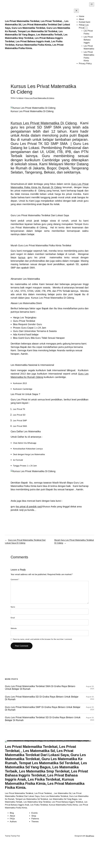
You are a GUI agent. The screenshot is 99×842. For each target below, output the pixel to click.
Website (14, 628)
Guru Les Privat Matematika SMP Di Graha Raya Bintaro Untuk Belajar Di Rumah (42, 708)
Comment (15, 579)
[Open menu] (91, 4)
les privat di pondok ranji (29, 506)
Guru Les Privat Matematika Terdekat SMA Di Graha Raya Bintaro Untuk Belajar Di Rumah (40, 687)
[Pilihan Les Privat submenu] (85, 28)
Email (13, 618)
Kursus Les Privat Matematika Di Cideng (44, 123)
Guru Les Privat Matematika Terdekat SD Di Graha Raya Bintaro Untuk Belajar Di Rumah (42, 718)
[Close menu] (76, 11)
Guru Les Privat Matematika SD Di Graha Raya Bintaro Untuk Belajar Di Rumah (41, 698)
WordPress (90, 836)
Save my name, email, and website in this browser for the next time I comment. (42, 639)
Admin (20, 98)
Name (13, 607)
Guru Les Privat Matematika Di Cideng (39, 98)
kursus (21, 257)
